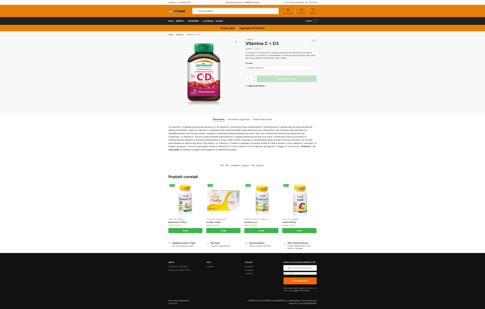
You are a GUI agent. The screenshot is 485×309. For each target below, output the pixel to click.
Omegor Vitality (213, 222)
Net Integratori (219, 219)
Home (170, 35)
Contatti (210, 266)
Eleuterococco (251, 222)
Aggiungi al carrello (286, 79)
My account (288, 13)
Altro (208, 219)
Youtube (249, 273)
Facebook (249, 266)
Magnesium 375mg (177, 222)
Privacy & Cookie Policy (179, 270)
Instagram (249, 270)
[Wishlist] (199, 187)
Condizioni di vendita (177, 266)
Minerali (180, 219)
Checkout (302, 13)
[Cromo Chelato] (313, 40)
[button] (311, 21)
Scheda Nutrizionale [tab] (262, 119)
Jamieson (180, 35)
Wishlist (313, 13)
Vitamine (259, 165)
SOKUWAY (173, 303)
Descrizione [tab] (218, 119)
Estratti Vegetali (252, 219)
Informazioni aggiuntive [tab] (238, 119)
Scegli (185, 230)
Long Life (172, 219)
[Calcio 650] (315, 40)
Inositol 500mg (289, 222)
